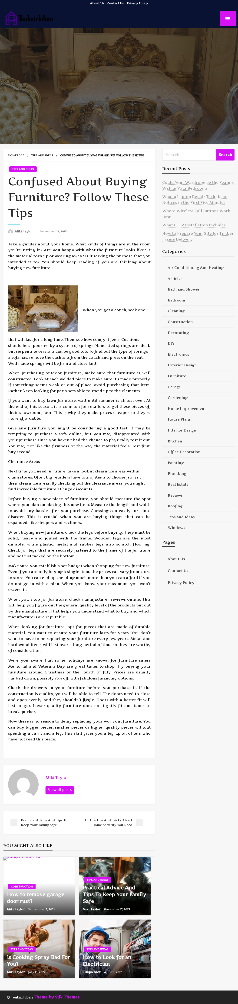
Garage (174, 387)
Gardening (178, 397)
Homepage (16, 155)
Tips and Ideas (42, 155)
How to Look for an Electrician (107, 960)
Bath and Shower (184, 289)
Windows (176, 527)
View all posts (60, 790)
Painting (176, 463)
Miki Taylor (24, 231)
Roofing (175, 506)
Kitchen (175, 441)
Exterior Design (182, 365)
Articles (175, 278)
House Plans (179, 419)
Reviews (175, 495)
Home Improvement (187, 408)
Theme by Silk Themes (57, 997)
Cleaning (176, 311)
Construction (22, 886)
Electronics (178, 354)
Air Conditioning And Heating (196, 267)
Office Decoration (184, 452)
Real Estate (178, 484)
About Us (97, 3)
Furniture (177, 376)
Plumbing (177, 473)
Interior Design (182, 430)
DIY (171, 343)
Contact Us (115, 3)
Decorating (178, 333)
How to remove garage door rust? (35, 897)
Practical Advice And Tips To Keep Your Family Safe (114, 894)
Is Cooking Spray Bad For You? (38, 960)
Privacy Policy (137, 3)
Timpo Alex (92, 972)
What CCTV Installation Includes (194, 225)
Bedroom (176, 300)
